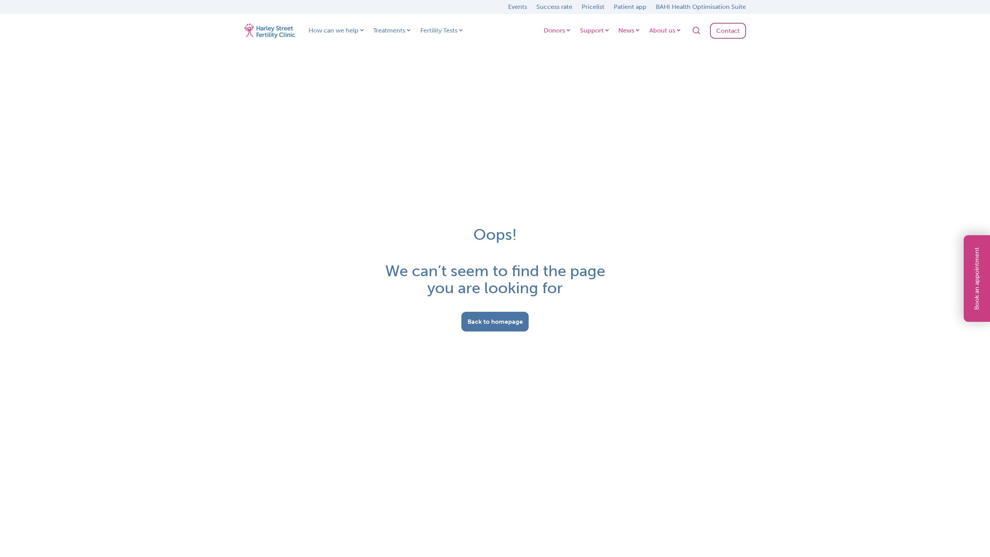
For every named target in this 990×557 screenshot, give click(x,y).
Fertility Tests (438, 30)
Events (517, 6)
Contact (728, 30)
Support (592, 30)
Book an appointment (976, 278)
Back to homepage (495, 321)
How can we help (333, 30)
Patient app (630, 6)
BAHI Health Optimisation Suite (701, 6)
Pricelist (593, 6)
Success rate (554, 6)
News (626, 30)
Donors (554, 30)
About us (662, 30)
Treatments (389, 30)
